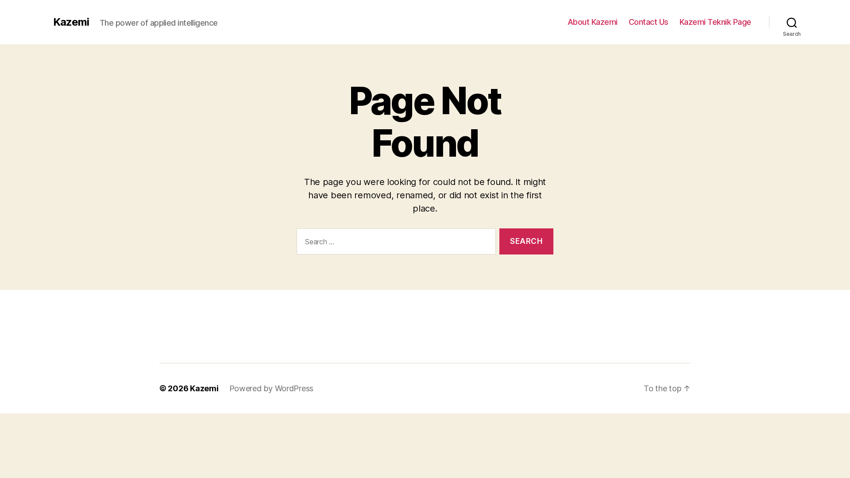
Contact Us (648, 22)
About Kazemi (593, 22)
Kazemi (71, 22)
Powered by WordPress (271, 388)
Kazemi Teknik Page (715, 22)
